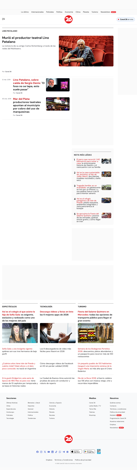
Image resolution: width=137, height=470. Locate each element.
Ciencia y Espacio (55, 403)
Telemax (92, 412)
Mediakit (115, 415)
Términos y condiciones (118, 409)
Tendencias (32, 418)
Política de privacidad (117, 412)
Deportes (31, 406)
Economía (52, 406)
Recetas (52, 415)
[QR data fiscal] (99, 453)
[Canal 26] (68, 439)
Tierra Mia (92, 409)
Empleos (113, 424)
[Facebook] (37, 452)
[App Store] (76, 452)
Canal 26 (92, 403)
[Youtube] (49, 452)
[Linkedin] (52, 452)
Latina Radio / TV (95, 406)
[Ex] (45, 452)
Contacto (113, 406)
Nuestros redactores (117, 421)
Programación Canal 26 (118, 418)
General (30, 409)
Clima (8, 406)
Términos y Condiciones (63, 460)
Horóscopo (10, 412)
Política (30, 415)
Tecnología (46, 306)
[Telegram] (64, 452)
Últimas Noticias (11, 403)
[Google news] (67, 452)
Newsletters (116, 428)
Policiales (9, 415)
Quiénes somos (115, 403)
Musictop (92, 415)
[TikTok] (56, 452)
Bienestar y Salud (34, 403)
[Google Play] (89, 452)
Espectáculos (9, 306)
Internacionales (33, 412)
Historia (51, 409)
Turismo (82, 306)
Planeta (51, 412)
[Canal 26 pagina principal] (69, 23)
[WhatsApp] (60, 452)
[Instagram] (41, 452)
